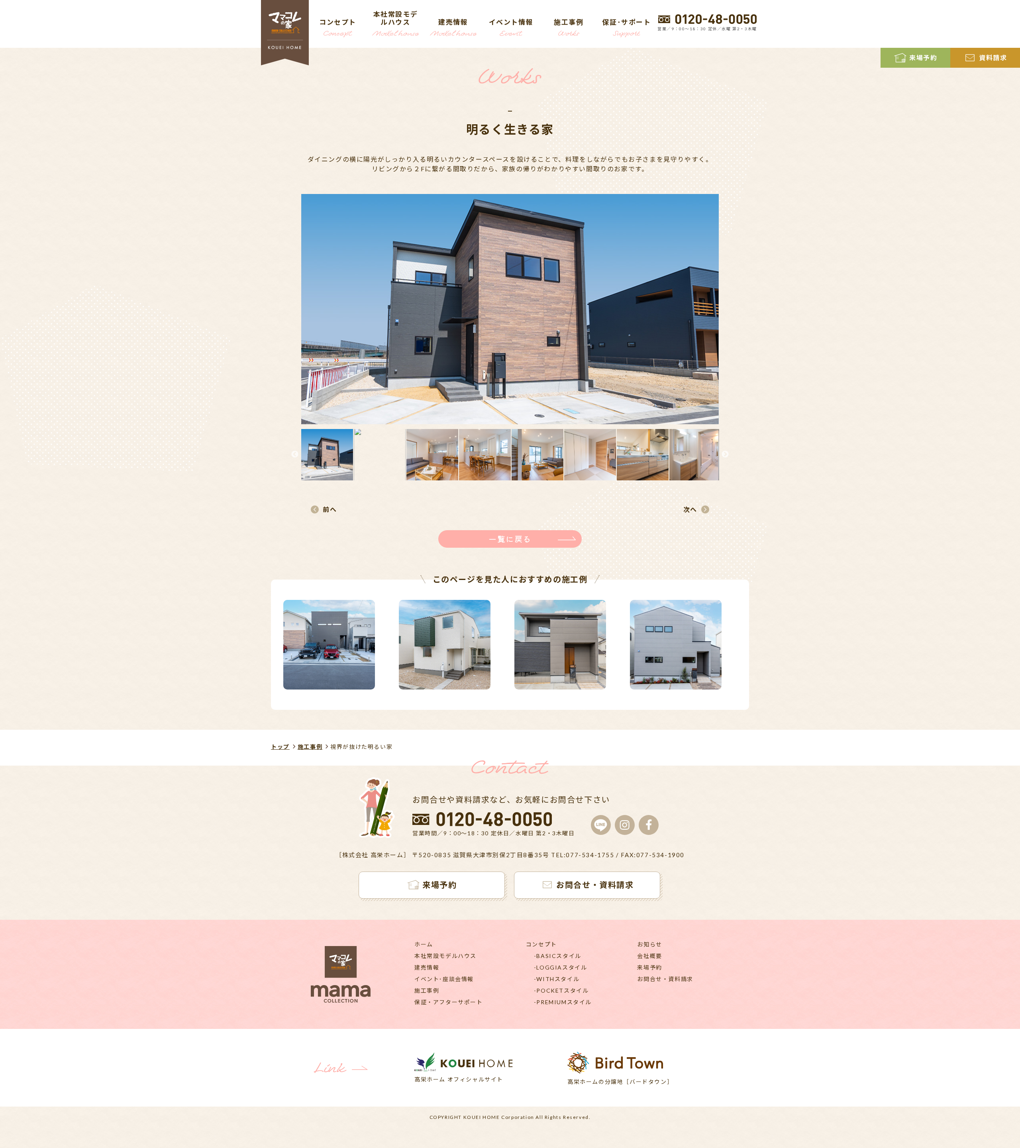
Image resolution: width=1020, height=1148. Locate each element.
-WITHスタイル (556, 979)
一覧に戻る (510, 539)
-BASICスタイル (557, 955)
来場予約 (649, 967)
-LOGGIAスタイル (560, 967)
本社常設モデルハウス (445, 955)
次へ (690, 509)
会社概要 (649, 955)
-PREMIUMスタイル (563, 1002)
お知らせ (649, 944)
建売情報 (426, 967)
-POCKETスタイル (561, 990)
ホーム (423, 944)
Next (725, 454)
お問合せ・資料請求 (665, 979)
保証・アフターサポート (448, 1002)
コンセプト (541, 944)
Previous (295, 454)
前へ (330, 509)
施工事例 (310, 746)
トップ (280, 746)
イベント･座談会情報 (444, 979)
